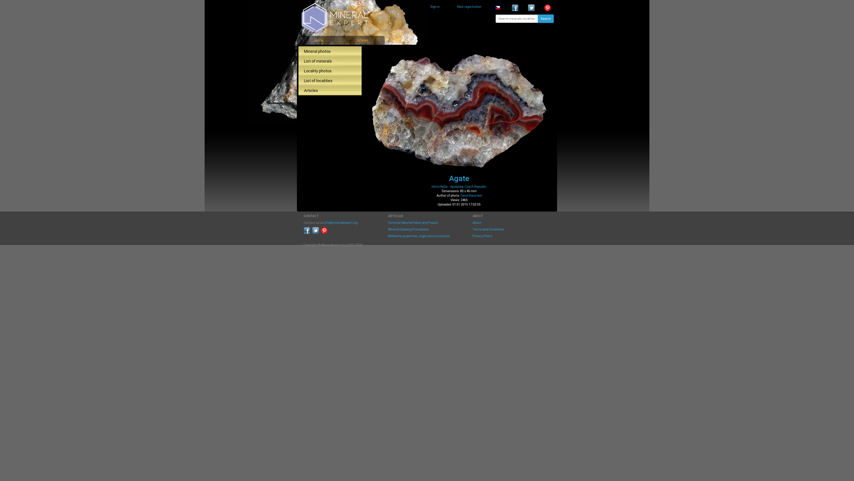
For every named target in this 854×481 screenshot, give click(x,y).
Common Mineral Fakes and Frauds (413, 222)
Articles (362, 40)
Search (546, 18)
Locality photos (318, 71)
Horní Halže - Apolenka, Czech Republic (459, 186)
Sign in (435, 6)
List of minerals (318, 61)
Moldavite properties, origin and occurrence (419, 236)
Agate (459, 178)
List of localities (318, 80)
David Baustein (471, 195)
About (477, 222)
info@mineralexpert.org (341, 222)
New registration (469, 6)
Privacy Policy (482, 236)
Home (319, 40)
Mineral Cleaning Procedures (408, 229)
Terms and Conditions (488, 229)
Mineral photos (317, 51)
